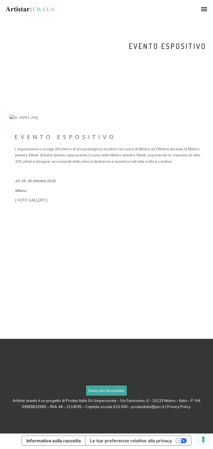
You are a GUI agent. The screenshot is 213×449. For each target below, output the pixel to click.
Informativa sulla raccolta (53, 440)
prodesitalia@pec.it (147, 406)
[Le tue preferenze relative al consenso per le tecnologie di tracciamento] (203, 439)
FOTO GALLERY (31, 200)
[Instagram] (113, 378)
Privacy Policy (179, 406)
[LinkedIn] (106, 378)
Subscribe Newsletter (106, 390)
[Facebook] (99, 378)
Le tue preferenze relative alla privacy (131, 440)
